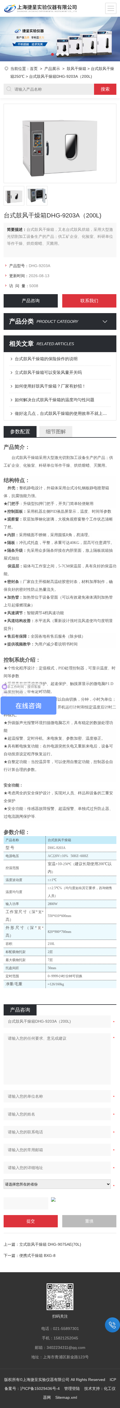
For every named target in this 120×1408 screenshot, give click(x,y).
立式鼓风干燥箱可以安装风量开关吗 (48, 372)
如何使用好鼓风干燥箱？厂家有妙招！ (50, 386)
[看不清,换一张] (60, 1199)
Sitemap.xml (66, 1397)
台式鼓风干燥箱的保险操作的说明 (46, 358)
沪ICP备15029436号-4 (40, 1388)
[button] (6, 39)
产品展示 (52, 68)
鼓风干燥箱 (76, 68)
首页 (34, 68)
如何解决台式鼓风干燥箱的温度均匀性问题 (54, 399)
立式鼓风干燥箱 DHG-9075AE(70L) (50, 1244)
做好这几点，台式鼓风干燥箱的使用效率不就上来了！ (63, 413)
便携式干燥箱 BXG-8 (37, 1255)
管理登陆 (72, 1388)
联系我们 (89, 300)
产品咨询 (31, 300)
